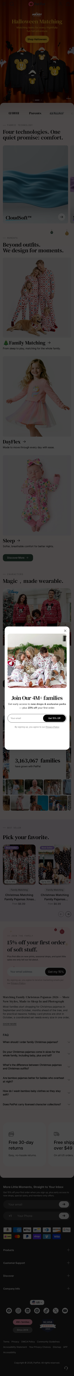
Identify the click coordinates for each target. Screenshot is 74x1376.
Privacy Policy (52, 727)
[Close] (65, 631)
